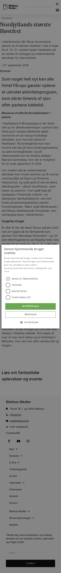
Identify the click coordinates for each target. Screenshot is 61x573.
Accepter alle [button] (30, 306)
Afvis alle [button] (30, 314)
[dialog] (30, 286)
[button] (30, 322)
